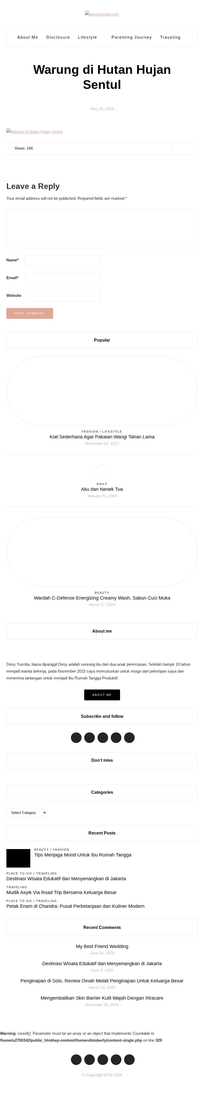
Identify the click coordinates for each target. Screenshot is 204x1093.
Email (12, 277)
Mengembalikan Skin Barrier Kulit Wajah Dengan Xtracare (102, 998)
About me (102, 694)
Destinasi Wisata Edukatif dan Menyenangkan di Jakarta (66, 878)
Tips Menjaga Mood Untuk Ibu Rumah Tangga (82, 855)
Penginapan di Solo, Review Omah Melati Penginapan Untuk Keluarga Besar (102, 980)
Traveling (170, 37)
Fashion (90, 431)
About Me (27, 37)
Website (13, 295)
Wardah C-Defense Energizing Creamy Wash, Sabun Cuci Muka (102, 598)
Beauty (102, 592)
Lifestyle (87, 37)
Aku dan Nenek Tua (102, 489)
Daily (102, 484)
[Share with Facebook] (178, 148)
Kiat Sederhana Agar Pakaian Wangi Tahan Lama (102, 436)
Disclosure (58, 37)
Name (12, 260)
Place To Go (19, 873)
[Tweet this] (184, 148)
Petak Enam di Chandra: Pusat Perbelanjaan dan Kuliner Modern (75, 906)
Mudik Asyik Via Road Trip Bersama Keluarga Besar (61, 892)
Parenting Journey (132, 37)
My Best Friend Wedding (102, 946)
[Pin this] (191, 148)
